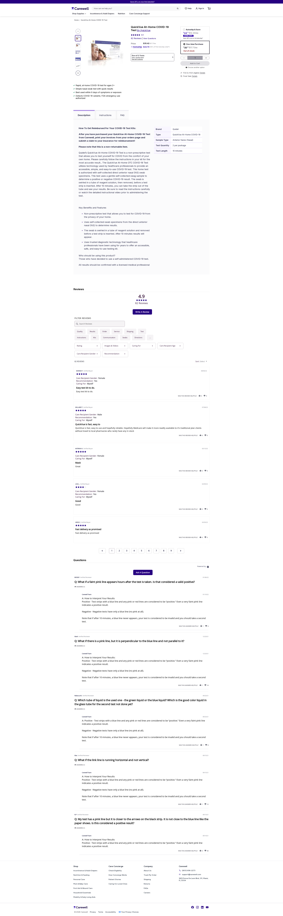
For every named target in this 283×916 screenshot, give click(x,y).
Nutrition (121, 13)
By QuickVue (143, 30)
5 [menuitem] (141, 550)
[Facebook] (192, 907)
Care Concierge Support (139, 13)
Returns (147, 884)
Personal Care (79, 879)
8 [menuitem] (163, 550)
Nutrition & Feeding (81, 875)
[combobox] (87, 346)
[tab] (142, 312)
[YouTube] (207, 907)
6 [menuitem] (148, 550)
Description (84, 115)
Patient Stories (115, 879)
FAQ (122, 115)
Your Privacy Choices (130, 912)
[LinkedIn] (202, 907)
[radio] (80, 331)
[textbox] (207, 362)
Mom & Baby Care (80, 884)
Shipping (147, 879)
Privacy (93, 912)
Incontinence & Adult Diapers (102, 13)
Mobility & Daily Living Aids (84, 897)
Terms (100, 912)
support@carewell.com (191, 874)
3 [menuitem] (126, 550)
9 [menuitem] (171, 550)
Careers (147, 893)
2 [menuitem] (119, 550)
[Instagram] (197, 907)
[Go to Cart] (209, 8)
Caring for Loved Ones (118, 884)
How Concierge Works (118, 875)
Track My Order (150, 875)
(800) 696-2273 (188, 870)
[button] (150, 337)
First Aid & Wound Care (82, 888)
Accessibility (110, 912)
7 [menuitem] (156, 550)
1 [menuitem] (111, 550)
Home (76, 20)
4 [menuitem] (134, 550)
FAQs (146, 888)
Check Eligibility (115, 871)
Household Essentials (82, 893)
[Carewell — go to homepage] (80, 8)
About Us (147, 871)
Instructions (105, 115)
